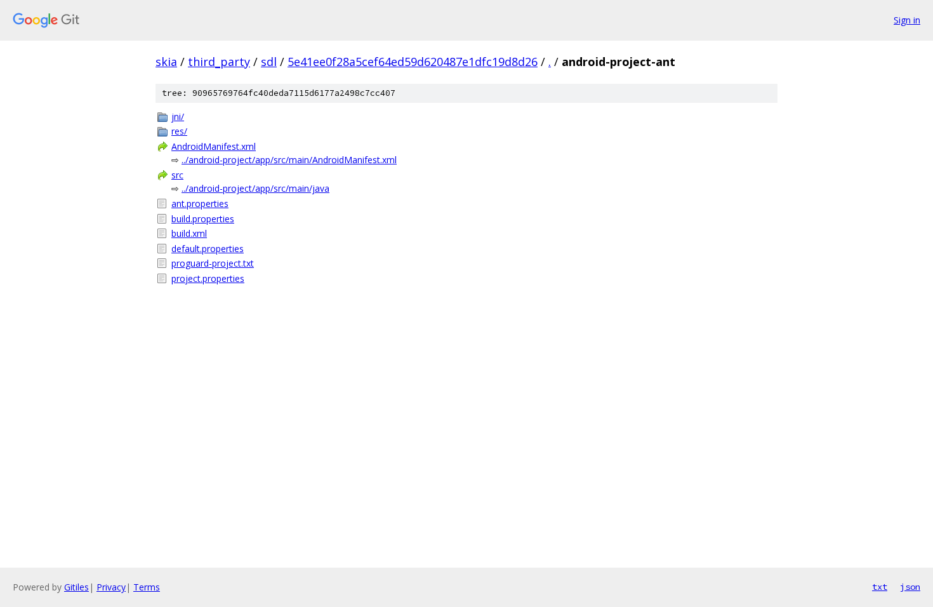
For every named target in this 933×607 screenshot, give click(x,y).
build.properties (202, 219)
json (910, 586)
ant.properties (199, 203)
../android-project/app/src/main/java (255, 188)
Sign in (907, 20)
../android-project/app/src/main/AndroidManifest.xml (289, 160)
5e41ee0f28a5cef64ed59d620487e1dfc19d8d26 (413, 61)
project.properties (207, 278)
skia (166, 61)
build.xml (189, 233)
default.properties (207, 249)
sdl (269, 61)
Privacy (111, 587)
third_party (219, 61)
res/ (179, 131)
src (177, 175)
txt (879, 586)
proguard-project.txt (212, 263)
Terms (146, 587)
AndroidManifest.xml (213, 146)
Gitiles (76, 587)
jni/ (177, 116)
